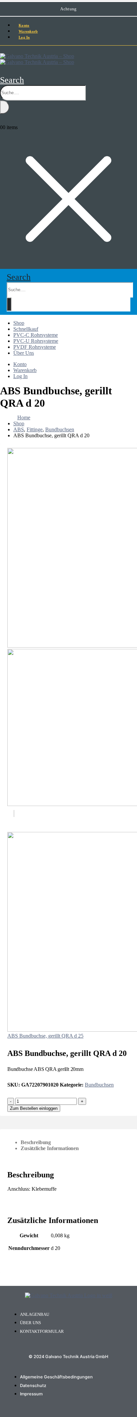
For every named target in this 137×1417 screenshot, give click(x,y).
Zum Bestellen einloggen (34, 1108)
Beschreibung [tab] (36, 1142)
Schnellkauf (25, 329)
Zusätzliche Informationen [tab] (50, 1148)
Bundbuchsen (99, 1085)
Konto (20, 364)
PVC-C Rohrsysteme (35, 335)
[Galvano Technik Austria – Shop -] (37, 59)
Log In (24, 37)
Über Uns (23, 353)
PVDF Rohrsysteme (34, 347)
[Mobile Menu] (2, 49)
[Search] (4, 107)
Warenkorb (25, 370)
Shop (18, 323)
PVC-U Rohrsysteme (35, 341)
